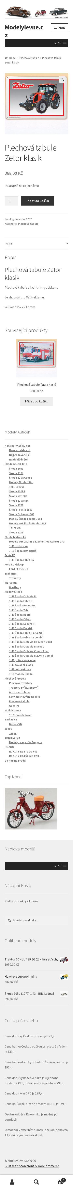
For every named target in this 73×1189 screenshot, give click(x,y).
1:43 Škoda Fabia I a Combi (26, 637)
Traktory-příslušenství (23, 687)
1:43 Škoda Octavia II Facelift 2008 (30, 642)
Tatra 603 (15, 528)
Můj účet (12, 1182)
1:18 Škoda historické (22, 551)
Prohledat (36, 1182)
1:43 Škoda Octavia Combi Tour (29, 651)
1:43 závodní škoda (21, 665)
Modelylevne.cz (24, 31)
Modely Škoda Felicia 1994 (25, 519)
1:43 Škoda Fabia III (21, 601)
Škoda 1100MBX (19, 500)
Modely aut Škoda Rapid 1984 (27, 523)
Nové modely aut (19, 450)
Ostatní (14, 706)
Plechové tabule (29, 58)
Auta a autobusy (19, 692)
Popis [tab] (9, 244)
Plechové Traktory (20, 683)
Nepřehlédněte (18, 459)
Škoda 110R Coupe (20, 477)
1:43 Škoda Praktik (20, 628)
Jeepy (12, 733)
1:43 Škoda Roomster (22, 605)
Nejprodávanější (19, 455)
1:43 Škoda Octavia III (22, 596)
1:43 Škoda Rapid (20, 614)
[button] (58, 43)
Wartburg (15, 587)
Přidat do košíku (37, 201)
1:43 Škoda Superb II (21, 624)
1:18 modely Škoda (21, 674)
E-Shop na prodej (15, 760)
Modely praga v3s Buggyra (25, 742)
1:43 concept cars (20, 669)
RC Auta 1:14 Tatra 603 (23, 751)
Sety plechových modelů (24, 696)
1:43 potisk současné (22, 660)
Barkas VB (15, 724)
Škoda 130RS (17, 491)
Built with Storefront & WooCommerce (32, 1166)
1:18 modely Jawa (20, 715)
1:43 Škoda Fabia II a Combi (26, 633)
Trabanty (15, 578)
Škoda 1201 (16, 505)
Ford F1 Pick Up (18, 569)
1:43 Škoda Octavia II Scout (26, 646)
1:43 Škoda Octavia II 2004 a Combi (31, 655)
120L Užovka (17, 487)
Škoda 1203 (16, 532)
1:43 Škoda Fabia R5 (21, 560)
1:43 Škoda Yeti (18, 610)
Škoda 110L (16, 473)
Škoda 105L (16, 468)
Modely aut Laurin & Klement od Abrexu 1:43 (36, 541)
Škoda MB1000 (18, 496)
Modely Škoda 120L (21, 482)
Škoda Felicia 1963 (20, 509)
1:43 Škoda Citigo (20, 619)
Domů (12, 58)
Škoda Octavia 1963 (21, 514)
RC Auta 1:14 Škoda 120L (24, 756)
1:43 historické (18, 546)
